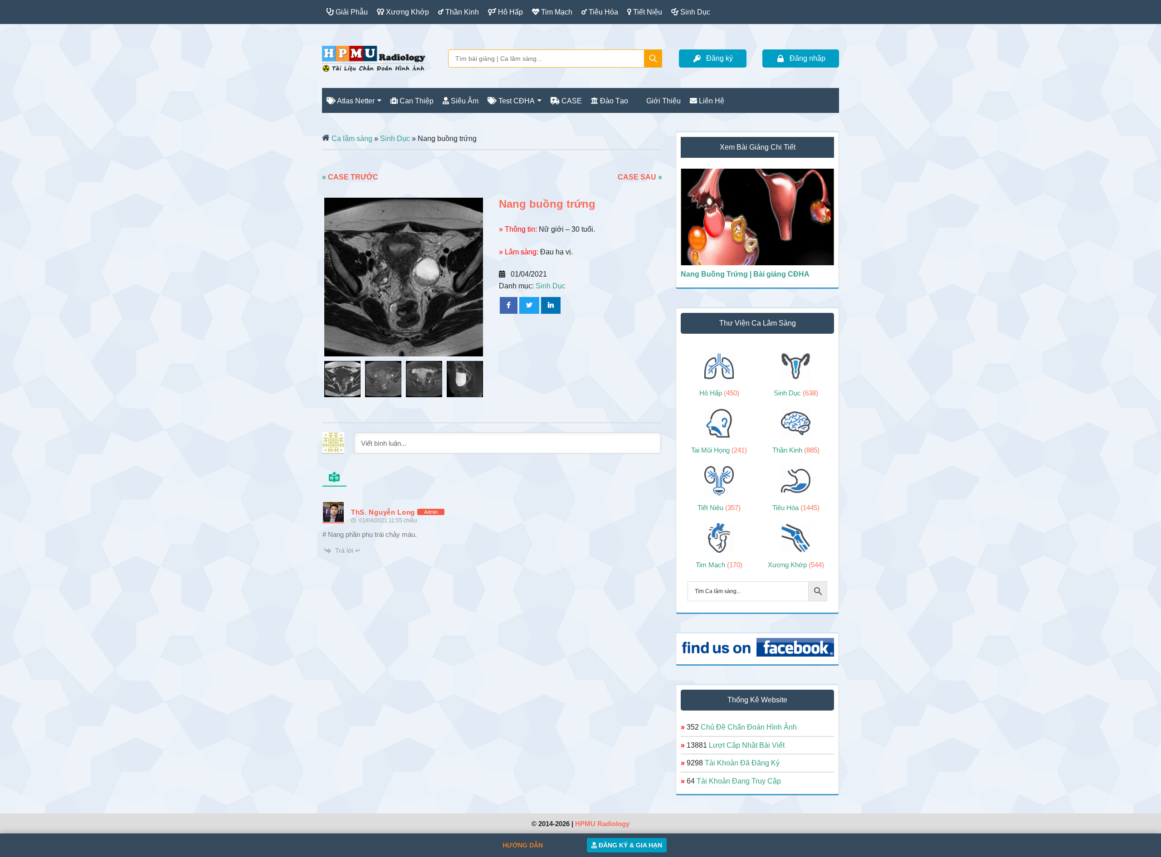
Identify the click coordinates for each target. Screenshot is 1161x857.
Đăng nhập (807, 58)
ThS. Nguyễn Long (383, 512)
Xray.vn (373, 58)
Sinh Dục (395, 138)
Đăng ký (719, 58)
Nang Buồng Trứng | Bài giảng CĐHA (745, 274)
